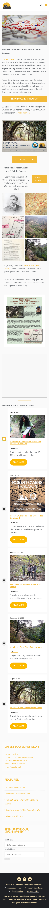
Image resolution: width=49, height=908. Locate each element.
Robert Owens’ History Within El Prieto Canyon (21, 802)
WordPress (39, 899)
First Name (9, 840)
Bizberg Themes (30, 903)
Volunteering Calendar (15, 787)
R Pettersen (14, 652)
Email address (10, 849)
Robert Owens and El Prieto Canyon (26, 707)
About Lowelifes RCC (14, 816)
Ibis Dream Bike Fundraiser (16, 760)
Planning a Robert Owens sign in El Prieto (25, 585)
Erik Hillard (14, 448)
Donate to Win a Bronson (15, 763)
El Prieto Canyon (9, 59)
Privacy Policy (33, 891)
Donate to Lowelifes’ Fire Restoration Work (23, 810)
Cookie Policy (17, 891)
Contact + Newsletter (34, 888)
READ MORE (38, 179)
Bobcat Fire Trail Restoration (18, 793)
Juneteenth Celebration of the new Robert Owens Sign (25, 442)
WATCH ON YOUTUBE (25, 159)
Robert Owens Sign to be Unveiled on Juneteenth (26, 516)
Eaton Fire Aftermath (13, 767)
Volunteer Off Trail (12, 754)
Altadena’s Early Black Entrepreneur (26, 647)
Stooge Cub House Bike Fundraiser (19, 757)
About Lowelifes (14, 888)
